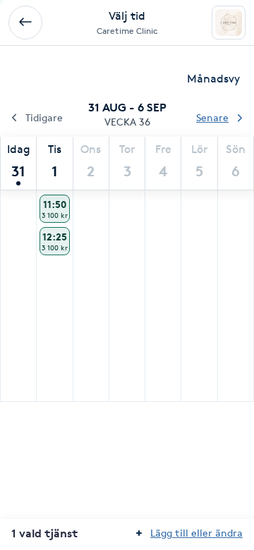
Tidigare (44, 117)
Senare (212, 117)
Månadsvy (213, 78)
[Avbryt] (25, 22)
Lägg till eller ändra (196, 533)
